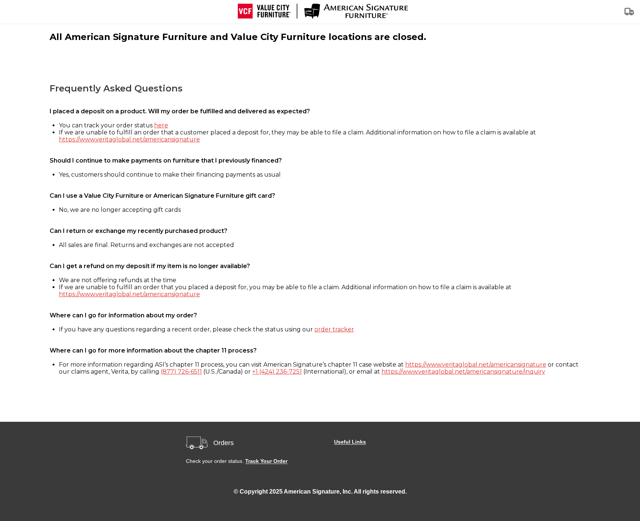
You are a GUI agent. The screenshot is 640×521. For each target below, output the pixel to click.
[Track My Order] (629, 13)
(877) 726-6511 (181, 371)
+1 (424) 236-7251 (277, 371)
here (161, 125)
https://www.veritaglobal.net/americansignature (129, 139)
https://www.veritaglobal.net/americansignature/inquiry (463, 371)
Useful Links (350, 442)
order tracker (334, 329)
